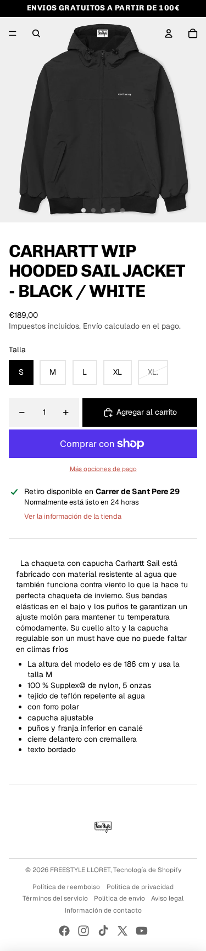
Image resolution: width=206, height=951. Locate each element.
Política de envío (119, 898)
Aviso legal (167, 898)
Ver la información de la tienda (72, 516)
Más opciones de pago (103, 469)
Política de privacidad (140, 887)
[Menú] (12, 33)
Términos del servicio (55, 898)
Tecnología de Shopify (147, 870)
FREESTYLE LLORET (80, 870)
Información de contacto (103, 910)
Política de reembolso (66, 887)
